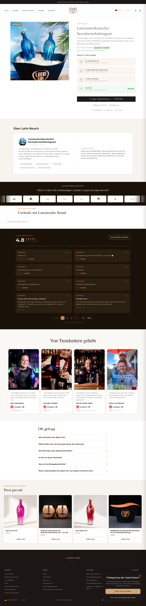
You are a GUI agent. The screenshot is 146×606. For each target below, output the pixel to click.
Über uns (46, 580)
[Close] (139, 575)
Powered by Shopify (68, 600)
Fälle (6, 583)
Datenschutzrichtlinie (93, 574)
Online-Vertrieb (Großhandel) (52, 589)
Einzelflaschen (10, 580)
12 (83, 318)
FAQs (44, 574)
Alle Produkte (9, 574)
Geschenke (51, 10)
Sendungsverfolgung (50, 586)
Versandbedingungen (93, 577)
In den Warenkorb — (106, 99)
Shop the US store (123, 591)
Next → (90, 318)
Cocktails (41, 10)
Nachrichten (47, 577)
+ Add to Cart (20, 539)
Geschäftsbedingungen (94, 583)
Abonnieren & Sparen (12, 592)
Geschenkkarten (10, 589)
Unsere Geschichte (28, 10)
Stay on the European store (122, 597)
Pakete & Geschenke (11, 577)
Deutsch (128, 10)
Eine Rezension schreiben (119, 237)
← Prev (56, 318)
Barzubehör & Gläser (11, 586)
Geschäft (15, 10)
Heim (7, 10)
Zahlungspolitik (91, 580)
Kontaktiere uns (48, 583)
